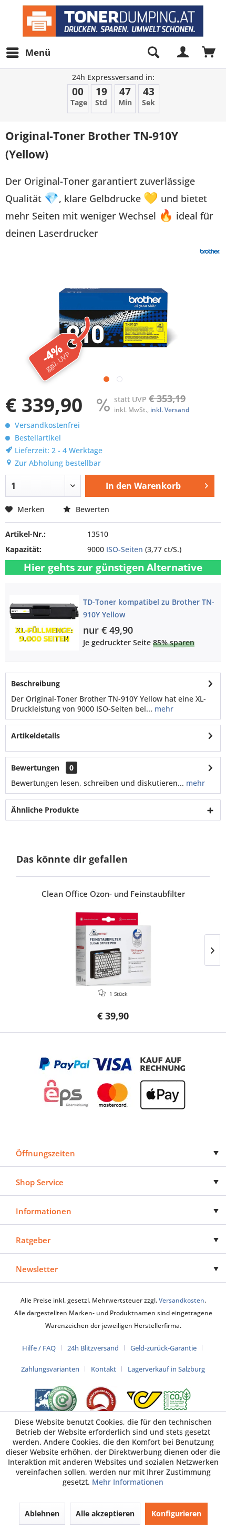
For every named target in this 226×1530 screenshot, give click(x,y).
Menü (37, 52)
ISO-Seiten (124, 549)
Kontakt (103, 1369)
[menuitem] (28, 52)
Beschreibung (35, 683)
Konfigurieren (176, 1513)
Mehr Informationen (127, 1482)
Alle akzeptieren (105, 1513)
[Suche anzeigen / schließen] (152, 52)
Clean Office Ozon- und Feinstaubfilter (113, 894)
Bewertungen (35, 768)
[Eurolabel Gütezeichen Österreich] (56, 1400)
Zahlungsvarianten (50, 1369)
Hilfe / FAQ (39, 1348)
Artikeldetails (35, 736)
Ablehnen (42, 1513)
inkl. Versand (169, 409)
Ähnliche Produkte (45, 810)
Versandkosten (181, 1300)
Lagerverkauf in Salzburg (166, 1369)
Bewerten (91, 509)
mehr (162, 709)
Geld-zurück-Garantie (163, 1348)
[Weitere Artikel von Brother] (210, 251)
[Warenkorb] (209, 52)
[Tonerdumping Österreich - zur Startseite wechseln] (113, 21)
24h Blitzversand (93, 1348)
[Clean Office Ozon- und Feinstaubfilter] (113, 949)
